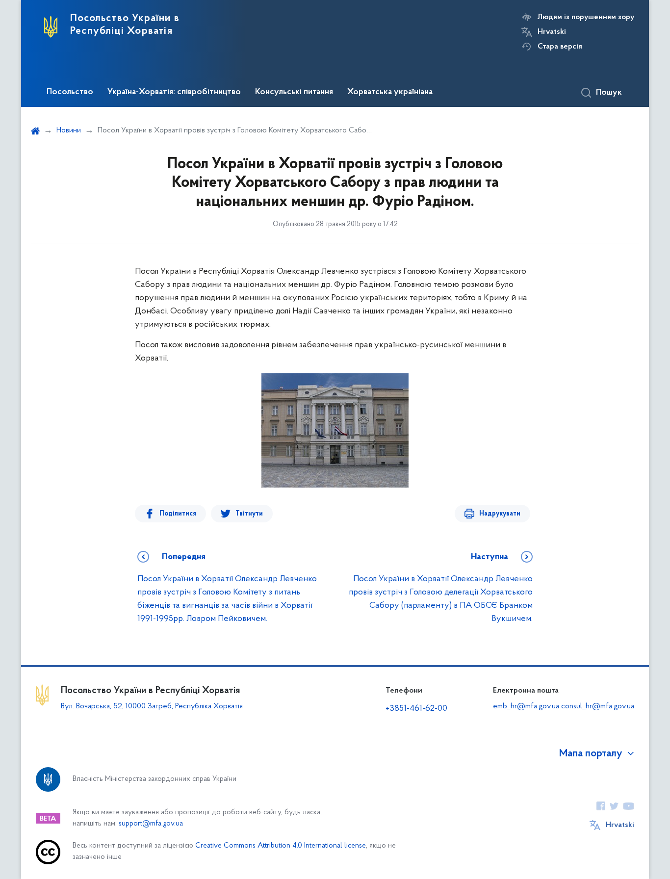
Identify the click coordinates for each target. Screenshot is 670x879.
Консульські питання (294, 92)
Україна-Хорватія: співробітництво (174, 92)
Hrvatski (552, 32)
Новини (68, 130)
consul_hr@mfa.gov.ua (597, 706)
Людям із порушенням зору (586, 17)
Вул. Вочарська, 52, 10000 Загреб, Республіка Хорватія (152, 706)
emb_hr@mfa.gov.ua (526, 706)
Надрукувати (499, 513)
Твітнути (249, 513)
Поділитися (177, 513)
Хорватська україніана (390, 92)
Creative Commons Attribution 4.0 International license (280, 846)
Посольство (70, 92)
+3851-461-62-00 (416, 708)
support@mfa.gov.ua (151, 823)
